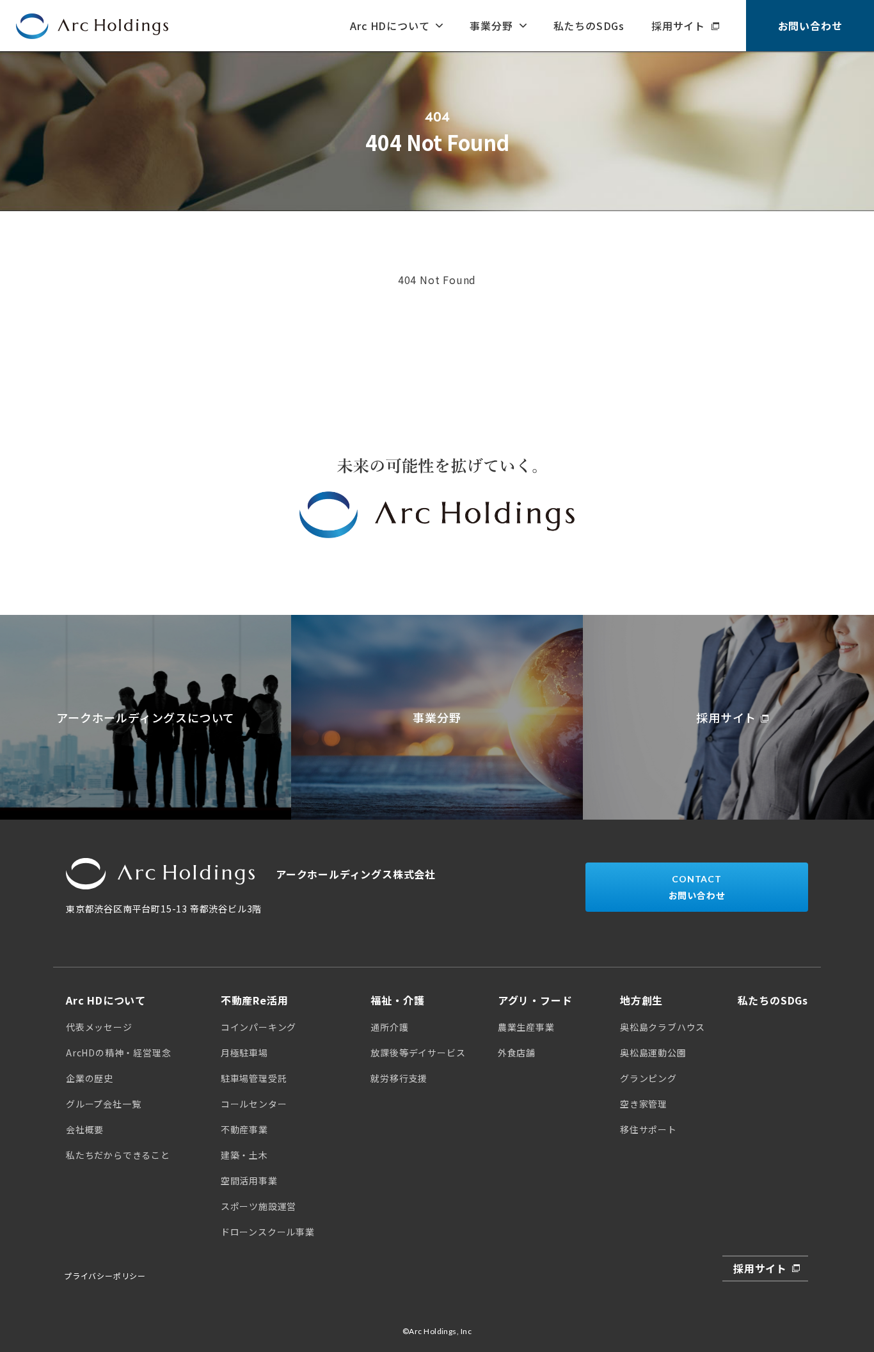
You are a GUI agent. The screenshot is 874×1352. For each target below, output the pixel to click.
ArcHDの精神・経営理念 (118, 1052)
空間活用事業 (249, 1180)
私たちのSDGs (588, 25)
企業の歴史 (89, 1078)
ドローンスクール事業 (268, 1231)
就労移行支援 (398, 1078)
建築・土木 (244, 1155)
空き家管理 (643, 1103)
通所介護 (389, 1027)
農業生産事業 (526, 1027)
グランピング (648, 1078)
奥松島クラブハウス (662, 1027)
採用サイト (678, 25)
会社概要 (85, 1129)
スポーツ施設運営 (258, 1206)
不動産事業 (244, 1129)
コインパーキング (258, 1027)
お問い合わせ (810, 25)
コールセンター (254, 1103)
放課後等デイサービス (417, 1052)
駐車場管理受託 (254, 1078)
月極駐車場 (244, 1052)
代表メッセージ (99, 1027)
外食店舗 (517, 1052)
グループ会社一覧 (103, 1103)
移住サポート (648, 1129)
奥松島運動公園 (653, 1052)
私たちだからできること (118, 1155)
